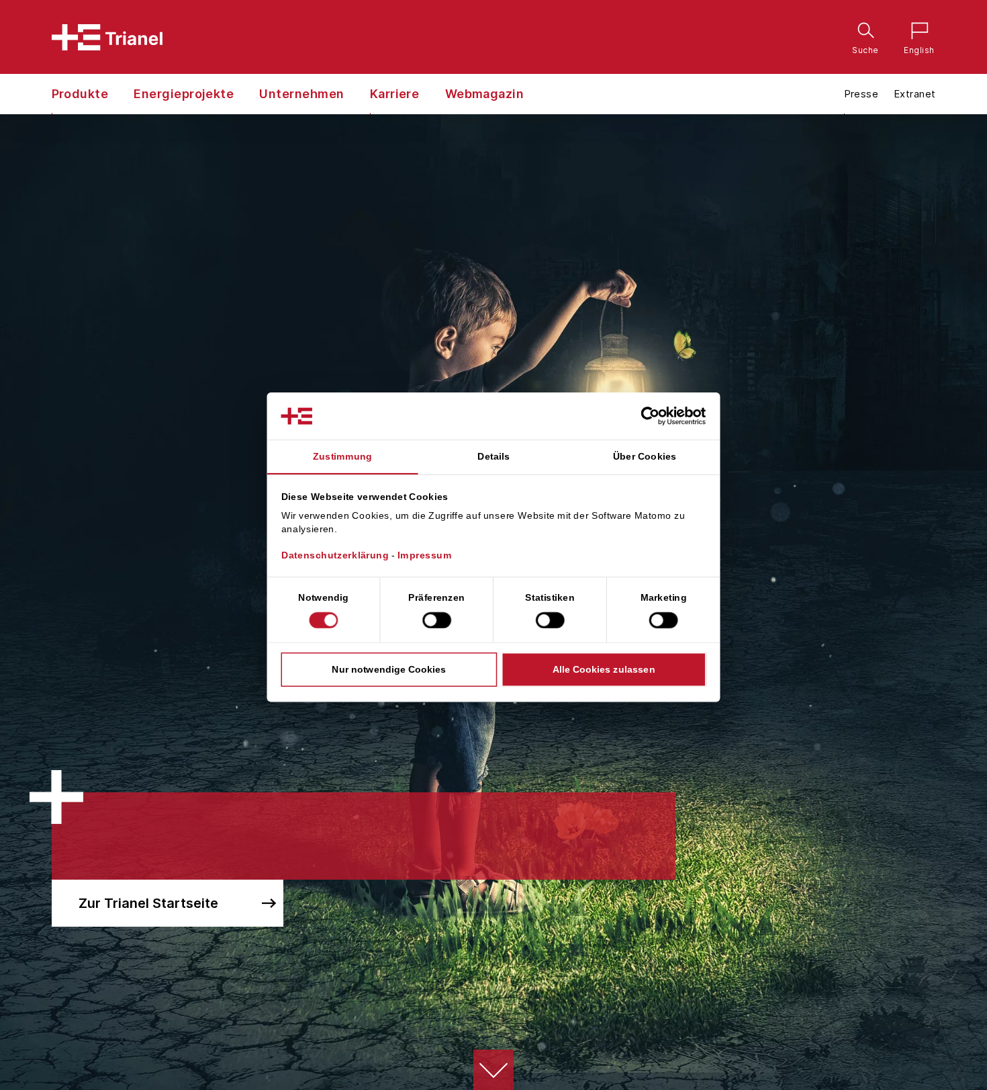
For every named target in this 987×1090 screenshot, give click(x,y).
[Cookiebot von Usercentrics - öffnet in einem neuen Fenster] (662, 416)
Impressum (424, 555)
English (916, 32)
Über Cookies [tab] (645, 456)
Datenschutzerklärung (335, 555)
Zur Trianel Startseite (148, 903)
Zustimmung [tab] (342, 456)
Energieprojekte (184, 94)
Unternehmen (301, 94)
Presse (861, 93)
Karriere (395, 94)
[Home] (107, 37)
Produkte (80, 94)
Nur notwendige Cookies (389, 669)
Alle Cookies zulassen (604, 669)
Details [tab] (493, 456)
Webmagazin (484, 94)
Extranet (914, 93)
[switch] (436, 620)
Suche (863, 32)
